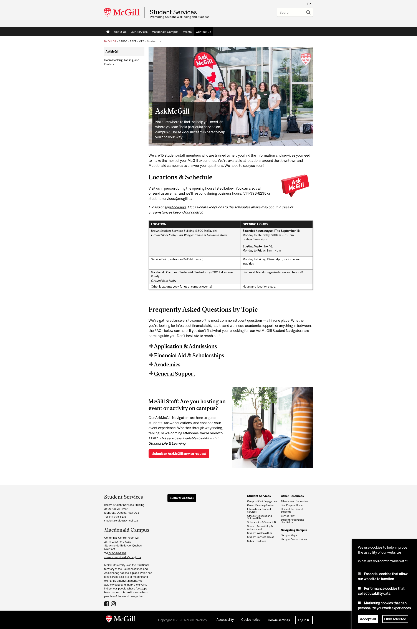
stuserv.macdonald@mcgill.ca (122, 557)
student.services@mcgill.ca (170, 198)
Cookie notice (250, 619)
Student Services (173, 12)
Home (108, 31)
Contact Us (203, 31)
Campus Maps (289, 535)
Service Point (288, 516)
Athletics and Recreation (294, 501)
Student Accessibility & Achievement (260, 527)
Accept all (368, 619)
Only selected (395, 619)
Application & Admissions (185, 346)
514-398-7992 (117, 553)
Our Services (139, 31)
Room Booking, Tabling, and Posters (121, 62)
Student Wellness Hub (259, 533)
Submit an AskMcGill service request (179, 453)
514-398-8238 (254, 193)
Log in (302, 620)
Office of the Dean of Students (292, 510)
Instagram (114, 603)
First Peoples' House (292, 505)
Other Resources (292, 495)
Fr (309, 4)
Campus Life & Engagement (262, 501)
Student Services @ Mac (260, 537)
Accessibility (225, 619)
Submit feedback (256, 541)
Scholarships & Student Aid (262, 522)
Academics (167, 364)
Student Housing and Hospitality (292, 521)
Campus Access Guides (294, 539)
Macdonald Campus (165, 31)
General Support (174, 374)
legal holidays (175, 207)
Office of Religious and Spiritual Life (259, 517)
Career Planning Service (260, 505)
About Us (120, 31)
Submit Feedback (182, 498)
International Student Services (259, 510)
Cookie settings (279, 620)
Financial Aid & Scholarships (189, 355)
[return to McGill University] (121, 619)
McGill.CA (110, 41)
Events (187, 31)
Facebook (107, 603)
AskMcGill (112, 51)
